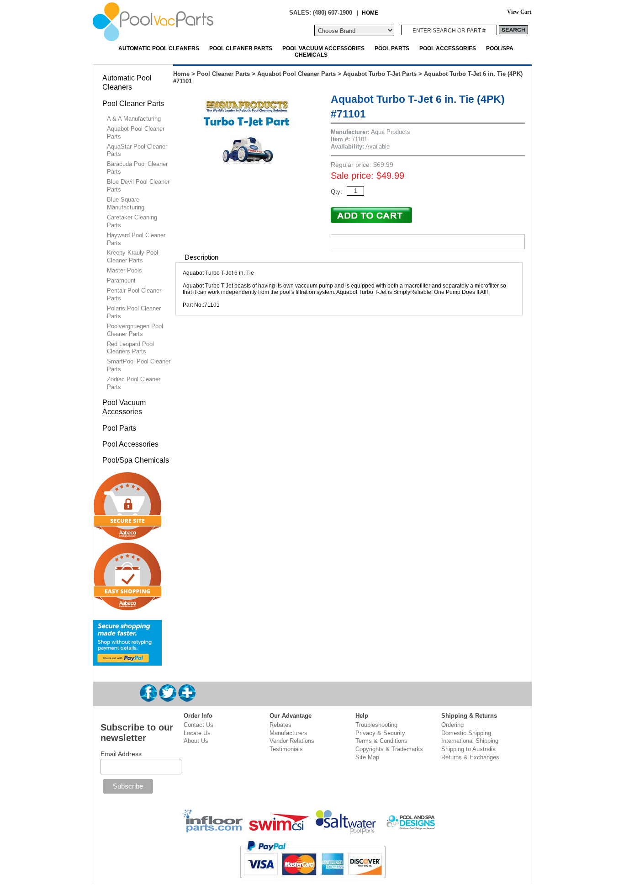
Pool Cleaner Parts (240, 48)
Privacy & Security (380, 733)
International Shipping (469, 740)
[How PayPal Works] (127, 661)
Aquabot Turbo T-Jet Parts (380, 73)
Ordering (452, 724)
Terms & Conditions (381, 740)
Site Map (367, 757)
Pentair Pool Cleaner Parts (134, 294)
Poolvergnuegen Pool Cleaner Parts (135, 330)
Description (201, 257)
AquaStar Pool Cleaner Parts (137, 150)
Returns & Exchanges (470, 757)
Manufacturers (288, 733)
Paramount (121, 280)
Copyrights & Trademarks (389, 749)
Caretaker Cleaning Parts (132, 221)
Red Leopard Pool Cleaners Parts (130, 348)
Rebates (280, 724)
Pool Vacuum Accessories (323, 48)
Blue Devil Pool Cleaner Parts (138, 185)
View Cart (519, 12)
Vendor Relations (292, 740)
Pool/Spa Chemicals (135, 460)
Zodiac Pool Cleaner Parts (133, 383)
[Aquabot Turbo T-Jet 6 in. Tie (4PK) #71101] (247, 172)
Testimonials (286, 749)
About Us (196, 740)
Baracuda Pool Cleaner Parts (137, 167)
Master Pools (124, 270)
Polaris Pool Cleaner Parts (134, 312)
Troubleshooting (376, 724)
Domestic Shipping (466, 733)
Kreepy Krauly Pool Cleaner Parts (132, 256)
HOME (370, 13)
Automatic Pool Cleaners (158, 48)
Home (181, 73)
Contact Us (198, 724)
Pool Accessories (447, 48)
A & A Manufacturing (134, 118)
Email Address (121, 753)
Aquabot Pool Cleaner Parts (296, 73)
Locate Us (197, 733)
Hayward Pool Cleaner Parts (136, 239)
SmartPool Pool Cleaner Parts (138, 365)
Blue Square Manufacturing (125, 203)
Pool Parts (392, 48)
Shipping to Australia (468, 749)
